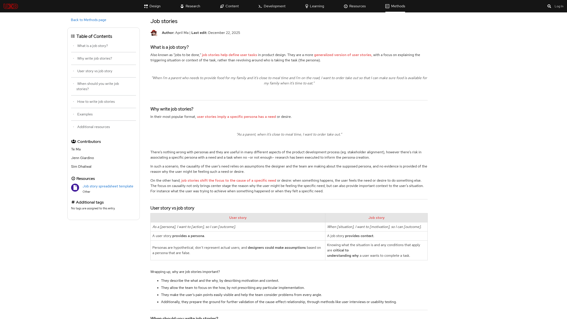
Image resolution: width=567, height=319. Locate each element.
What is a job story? (92, 45)
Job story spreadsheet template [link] (108, 186)
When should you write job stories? (97, 86)
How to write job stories (96, 101)
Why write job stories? (94, 58)
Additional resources (93, 126)
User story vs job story (94, 71)
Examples (85, 114)
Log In (559, 6)
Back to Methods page (88, 20)
